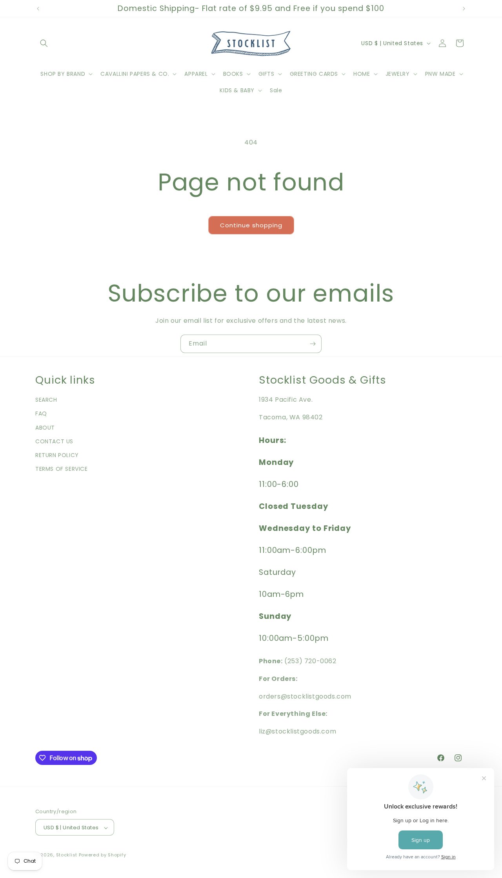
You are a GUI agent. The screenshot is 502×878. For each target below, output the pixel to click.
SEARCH (46, 400)
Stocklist (66, 855)
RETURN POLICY (57, 455)
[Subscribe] (312, 344)
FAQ (41, 414)
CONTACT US (54, 441)
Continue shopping (251, 225)
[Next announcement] (464, 8)
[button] (44, 43)
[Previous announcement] (38, 8)
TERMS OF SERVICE (61, 469)
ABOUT (45, 428)
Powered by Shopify (102, 855)
